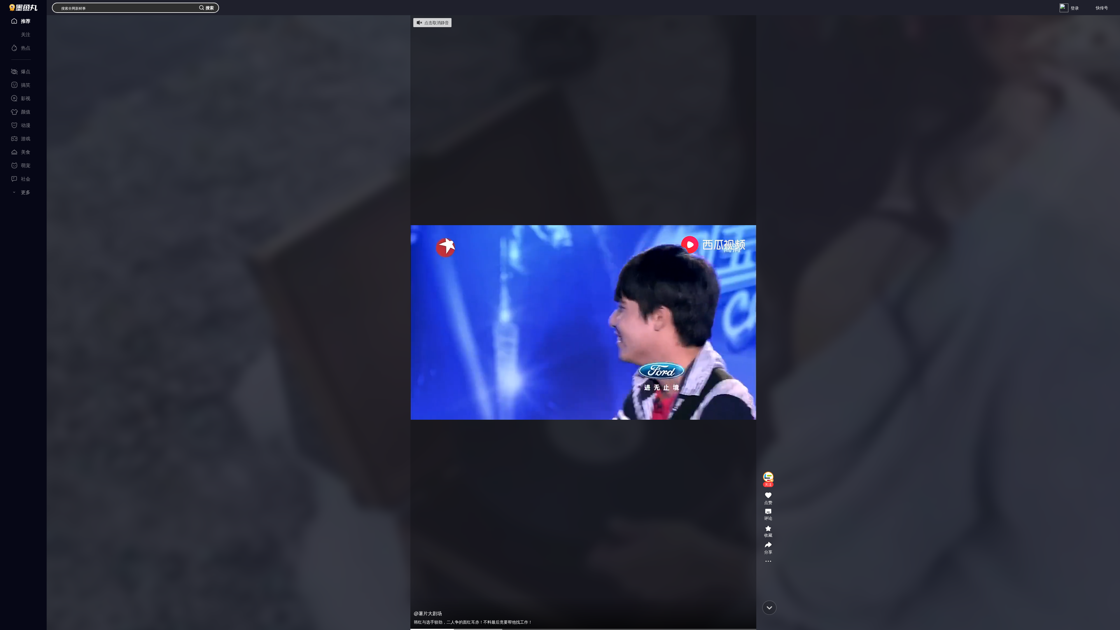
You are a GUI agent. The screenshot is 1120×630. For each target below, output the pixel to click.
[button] (768, 484)
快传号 (1102, 7)
